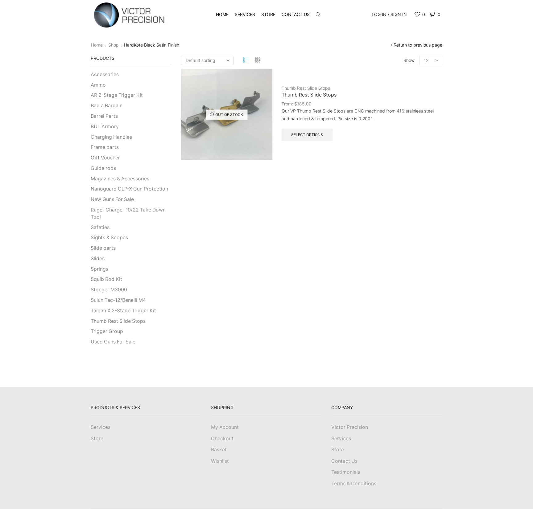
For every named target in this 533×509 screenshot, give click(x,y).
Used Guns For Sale (113, 342)
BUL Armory (105, 126)
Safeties (100, 227)
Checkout (222, 438)
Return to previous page (418, 44)
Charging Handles (111, 137)
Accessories (105, 74)
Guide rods (103, 168)
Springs (99, 269)
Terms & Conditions (353, 483)
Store (268, 14)
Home (222, 14)
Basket (219, 450)
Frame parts (105, 147)
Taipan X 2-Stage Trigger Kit (123, 311)
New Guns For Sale (112, 199)
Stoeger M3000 (109, 290)
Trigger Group (107, 331)
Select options (307, 134)
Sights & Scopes (109, 237)
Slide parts (103, 248)
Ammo (98, 85)
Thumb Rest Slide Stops (306, 88)
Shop (113, 44)
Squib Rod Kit (106, 279)
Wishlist (220, 461)
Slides (98, 258)
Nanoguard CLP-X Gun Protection (129, 189)
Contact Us (296, 14)
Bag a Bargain (106, 106)
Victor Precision (349, 427)
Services (245, 14)
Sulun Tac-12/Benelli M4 (118, 300)
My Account (225, 427)
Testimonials (345, 472)
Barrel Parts (104, 116)
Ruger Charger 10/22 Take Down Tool (128, 213)
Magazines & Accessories (120, 179)
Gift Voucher (105, 158)
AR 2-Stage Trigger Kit (117, 95)
